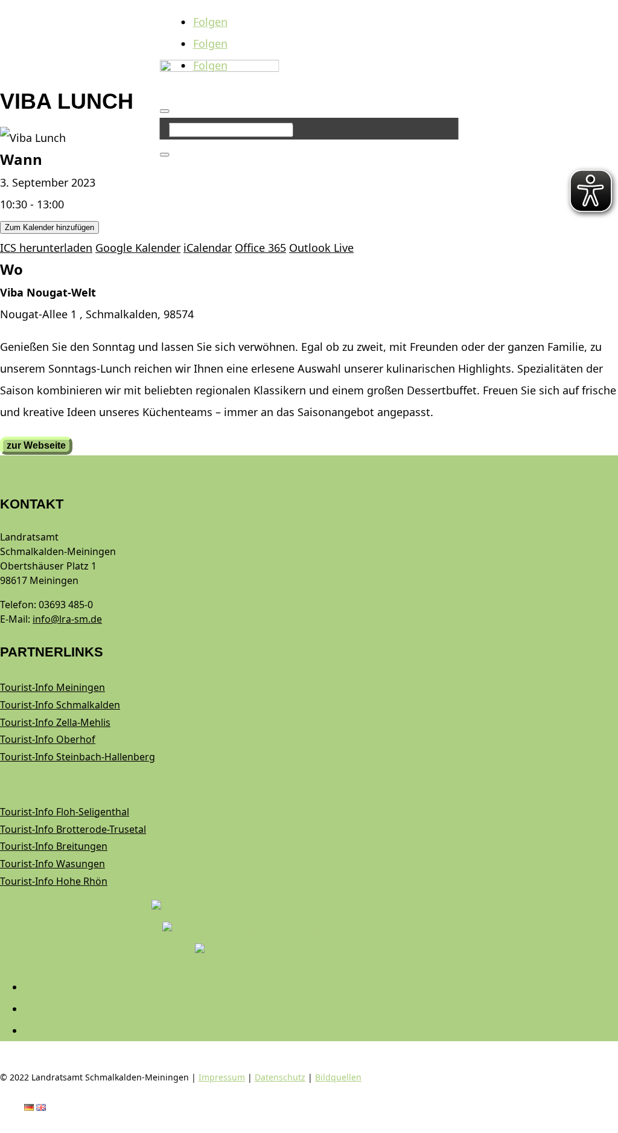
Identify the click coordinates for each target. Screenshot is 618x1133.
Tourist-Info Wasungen (52, 863)
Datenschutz (280, 1077)
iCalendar (207, 247)
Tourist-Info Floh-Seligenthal (64, 811)
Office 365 (260, 247)
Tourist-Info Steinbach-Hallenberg (77, 756)
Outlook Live (321, 247)
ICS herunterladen (46, 247)
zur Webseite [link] (36, 445)
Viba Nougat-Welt (48, 292)
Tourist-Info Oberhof (47, 739)
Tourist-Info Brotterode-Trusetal (73, 829)
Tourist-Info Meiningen (52, 687)
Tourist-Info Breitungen (53, 846)
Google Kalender (137, 247)
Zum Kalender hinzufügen (49, 227)
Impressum (222, 1077)
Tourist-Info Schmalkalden (60, 704)
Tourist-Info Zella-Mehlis (55, 722)
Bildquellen (338, 1077)
